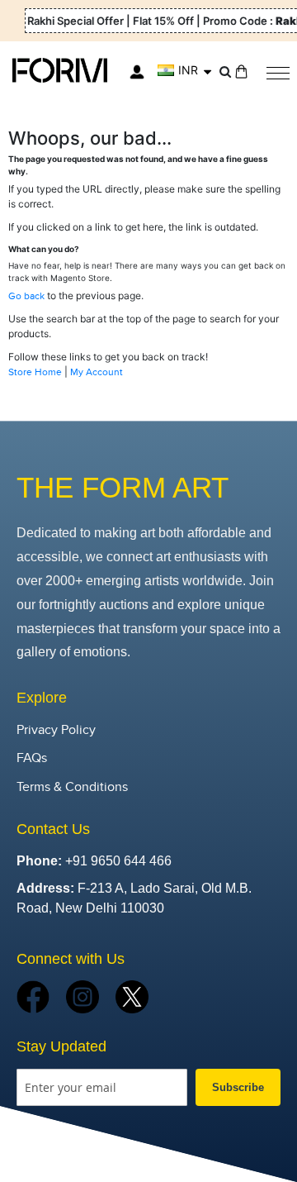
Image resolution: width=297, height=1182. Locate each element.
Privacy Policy (56, 730)
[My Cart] (241, 71)
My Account (96, 372)
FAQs (31, 758)
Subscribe (238, 1087)
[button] (184, 70)
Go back (26, 296)
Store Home (35, 372)
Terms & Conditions (72, 787)
